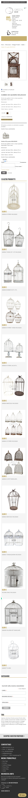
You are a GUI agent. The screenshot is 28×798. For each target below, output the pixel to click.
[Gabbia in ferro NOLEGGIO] (13, 196)
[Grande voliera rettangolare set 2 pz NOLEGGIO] (13, 612)
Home (2, 44)
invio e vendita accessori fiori (8, 719)
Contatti (4, 771)
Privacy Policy (5, 767)
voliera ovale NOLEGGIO (9, 592)
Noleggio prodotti (16, 44)
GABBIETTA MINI (6, 668)
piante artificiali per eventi (12, 724)
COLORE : (4, 113)
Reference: (4, 116)
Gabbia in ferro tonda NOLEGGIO (12, 327)
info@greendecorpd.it (7, 753)
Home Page (5, 761)
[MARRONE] (7, 113)
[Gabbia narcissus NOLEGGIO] (13, 386)
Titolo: (3, 162)
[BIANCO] (10, 113)
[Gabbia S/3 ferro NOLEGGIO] (13, 423)
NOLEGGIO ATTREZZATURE (14, 2)
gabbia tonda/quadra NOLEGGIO (11, 554)
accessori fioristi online (19, 718)
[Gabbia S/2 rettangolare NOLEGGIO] (13, 461)
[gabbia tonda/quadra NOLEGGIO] (13, 537)
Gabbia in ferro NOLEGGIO (9, 214)
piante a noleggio (20, 721)
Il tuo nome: (18, 166)
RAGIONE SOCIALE (7, 696)
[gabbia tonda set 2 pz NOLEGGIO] (13, 234)
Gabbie (22, 44)
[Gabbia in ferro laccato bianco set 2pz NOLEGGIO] (13, 348)
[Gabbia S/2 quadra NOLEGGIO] (6, 84)
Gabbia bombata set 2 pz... (9, 290)
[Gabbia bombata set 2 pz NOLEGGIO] (13, 272)
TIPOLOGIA (5, 702)
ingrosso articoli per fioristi (7, 718)
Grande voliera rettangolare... (11, 630)
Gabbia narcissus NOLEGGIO (10, 403)
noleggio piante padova (10, 721)
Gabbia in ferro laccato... (9, 365)
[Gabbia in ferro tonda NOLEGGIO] (13, 310)
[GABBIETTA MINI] (13, 650)
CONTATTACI (22, 2)
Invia (3, 173)
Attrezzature (8, 44)
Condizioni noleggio (6, 765)
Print (4, 91)
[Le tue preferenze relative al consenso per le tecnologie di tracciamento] (1, 598)
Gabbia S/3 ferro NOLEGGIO (10, 441)
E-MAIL (4, 690)
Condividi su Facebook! (8, 89)
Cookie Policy (5, 769)
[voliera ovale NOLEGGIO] (13, 575)
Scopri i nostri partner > (14, 736)
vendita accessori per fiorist (8, 722)
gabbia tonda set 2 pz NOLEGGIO (11, 252)
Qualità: (5, 159)
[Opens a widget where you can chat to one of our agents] (22, 795)
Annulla (10, 173)
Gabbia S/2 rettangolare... (10, 479)
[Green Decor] (14, 10)
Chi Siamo (4, 763)
